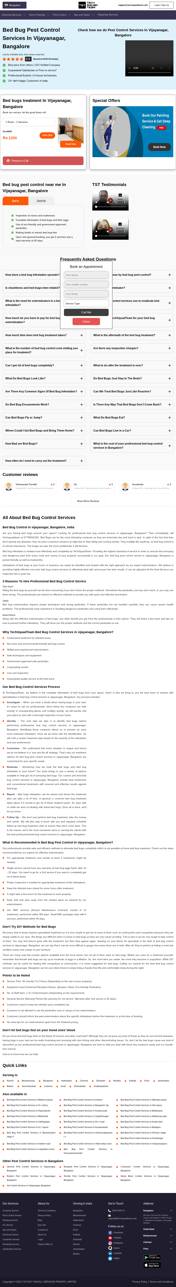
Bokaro (10, 1086)
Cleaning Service (11, 1210)
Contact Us (43, 1230)
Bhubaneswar (28, 1081)
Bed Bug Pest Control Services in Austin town (142, 1122)
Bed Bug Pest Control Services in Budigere (141, 1127)
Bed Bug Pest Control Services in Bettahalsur (142, 1111)
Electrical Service (11, 1234)
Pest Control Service (12, 1215)
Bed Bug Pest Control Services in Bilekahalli (27, 1116)
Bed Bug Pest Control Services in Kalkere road (28, 1144)
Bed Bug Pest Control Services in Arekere (83, 1100)
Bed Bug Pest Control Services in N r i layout (27, 1127)
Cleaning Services (12, 14)
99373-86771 (118, 1210)
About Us (42, 1234)
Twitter (116, 1258)
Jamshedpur (163, 1081)
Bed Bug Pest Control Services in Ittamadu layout (143, 1100)
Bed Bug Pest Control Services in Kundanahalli (86, 1127)
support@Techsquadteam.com (122, 1218)
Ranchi (10, 1081)
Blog (40, 1220)
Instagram (118, 1243)
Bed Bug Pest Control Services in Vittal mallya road (87, 1144)
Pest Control (60, 14)
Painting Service (10, 1220)
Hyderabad (66, 1081)
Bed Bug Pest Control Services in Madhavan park (144, 1116)
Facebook (118, 1232)
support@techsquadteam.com (133, 5)
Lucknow (48, 1086)
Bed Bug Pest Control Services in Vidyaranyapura (144, 1144)
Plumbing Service (11, 1244)
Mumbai (117, 1081)
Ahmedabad (79, 1086)
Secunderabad (29, 1086)
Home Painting (37, 14)
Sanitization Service (12, 1249)
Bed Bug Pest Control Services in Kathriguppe (28, 1122)
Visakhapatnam (101, 1086)
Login (40, 1239)
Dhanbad (100, 1081)
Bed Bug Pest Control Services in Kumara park (85, 1111)
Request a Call (20, 160)
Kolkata (132, 1081)
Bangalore (48, 1081)
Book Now (71, 144)
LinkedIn (117, 1253)
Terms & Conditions (47, 1210)
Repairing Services (108, 14)
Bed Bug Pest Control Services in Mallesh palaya (30, 1100)
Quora (116, 1248)
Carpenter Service (11, 1239)
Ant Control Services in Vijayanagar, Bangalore (29, 1185)
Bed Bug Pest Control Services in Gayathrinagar (86, 1116)
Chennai (84, 1081)
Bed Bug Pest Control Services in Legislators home (30, 1149)
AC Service (8, 1225)
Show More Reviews (88, 501)
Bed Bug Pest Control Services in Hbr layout (141, 1105)
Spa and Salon (82, 14)
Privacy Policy (44, 1215)
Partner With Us (45, 1244)
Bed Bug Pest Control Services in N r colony (27, 1105)
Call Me (86, 312)
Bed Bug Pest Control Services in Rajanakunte (28, 1111)
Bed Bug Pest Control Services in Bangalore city (86, 1105)
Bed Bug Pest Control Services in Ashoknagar (142, 1138)
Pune (146, 1081)
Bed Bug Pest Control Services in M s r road (84, 1122)
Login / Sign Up (161, 5)
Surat (63, 1086)
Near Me (42, 1225)
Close (86, 321)
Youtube (117, 1238)
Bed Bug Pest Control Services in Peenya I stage (143, 1133)
